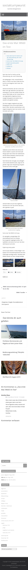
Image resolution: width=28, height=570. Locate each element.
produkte (3, 513)
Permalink (22, 397)
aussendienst (4, 491)
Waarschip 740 (4, 538)
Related (9, 68)
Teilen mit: (9, 64)
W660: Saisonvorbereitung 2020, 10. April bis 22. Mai (14, 288)
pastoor (3, 475)
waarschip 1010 (6, 532)
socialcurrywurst (14, 5)
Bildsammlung (4, 496)
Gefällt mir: (9, 66)
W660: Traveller (20, 292)
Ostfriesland (4, 508)
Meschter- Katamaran (6, 506)
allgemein (3, 488)
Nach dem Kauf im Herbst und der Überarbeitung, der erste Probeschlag (14, 57)
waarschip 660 (4, 535)
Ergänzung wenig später (13, 63)
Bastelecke (3, 493)
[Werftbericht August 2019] (14, 362)
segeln (2, 523)
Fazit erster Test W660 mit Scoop (15, 61)
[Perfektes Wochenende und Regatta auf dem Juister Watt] (14, 326)
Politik (2, 511)
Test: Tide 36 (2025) (11, 480)
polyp (4, 527)
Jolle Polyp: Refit (10, 475)
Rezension (3, 518)
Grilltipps (3, 501)
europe (3, 498)
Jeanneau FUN (6, 525)
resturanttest (4, 515)
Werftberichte (4, 540)
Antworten (8, 416)
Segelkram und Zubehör (8, 530)
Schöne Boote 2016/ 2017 (7, 520)
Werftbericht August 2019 (11, 377)
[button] (8, 263)
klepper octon (4, 503)
